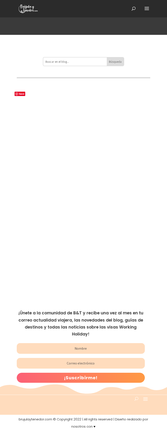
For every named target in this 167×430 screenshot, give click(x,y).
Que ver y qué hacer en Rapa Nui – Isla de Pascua (75, 192)
